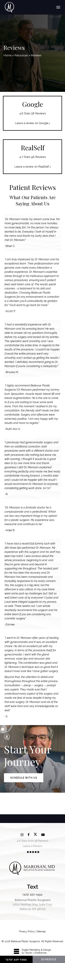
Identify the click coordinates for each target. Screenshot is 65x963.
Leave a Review (32, 846)
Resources (21, 55)
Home (7, 55)
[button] (58, 7)
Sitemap (41, 931)
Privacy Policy (27, 931)
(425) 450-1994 (32, 894)
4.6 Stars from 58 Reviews (32, 840)
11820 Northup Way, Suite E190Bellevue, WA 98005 (32, 904)
